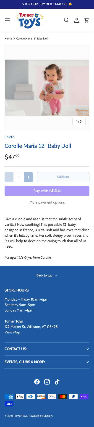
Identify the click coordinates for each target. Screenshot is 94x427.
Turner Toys (20, 415)
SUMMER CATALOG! (53, 4)
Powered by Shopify (41, 415)
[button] (87, 20)
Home (8, 38)
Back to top (45, 275)
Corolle (9, 137)
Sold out (63, 177)
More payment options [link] (47, 202)
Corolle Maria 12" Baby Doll (32, 38)
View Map (12, 332)
